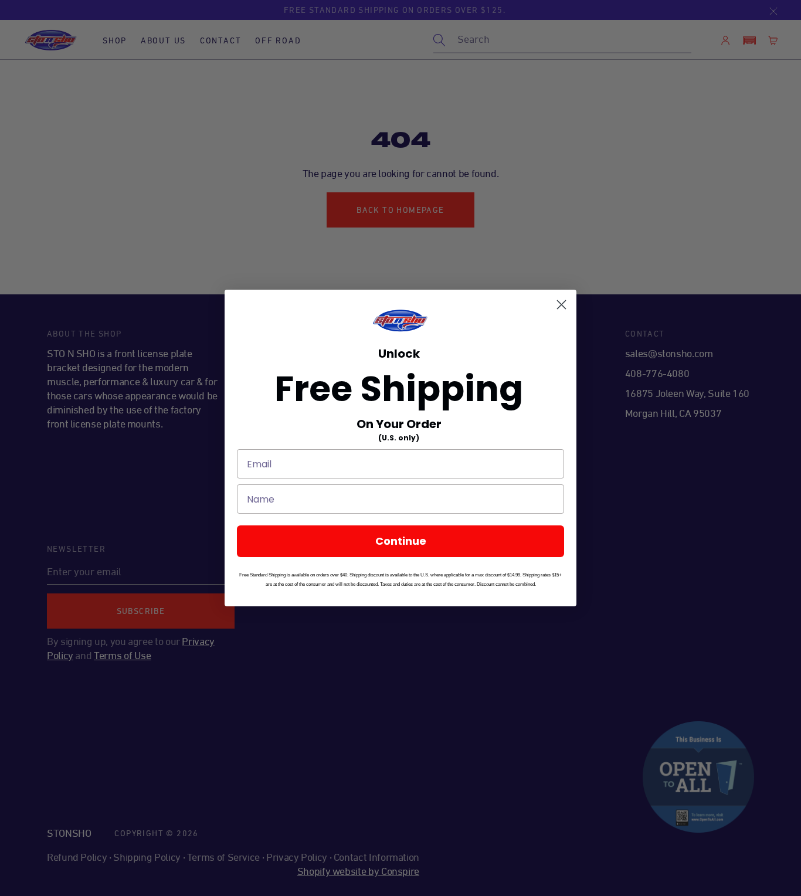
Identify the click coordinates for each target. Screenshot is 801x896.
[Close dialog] (561, 304)
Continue (400, 541)
